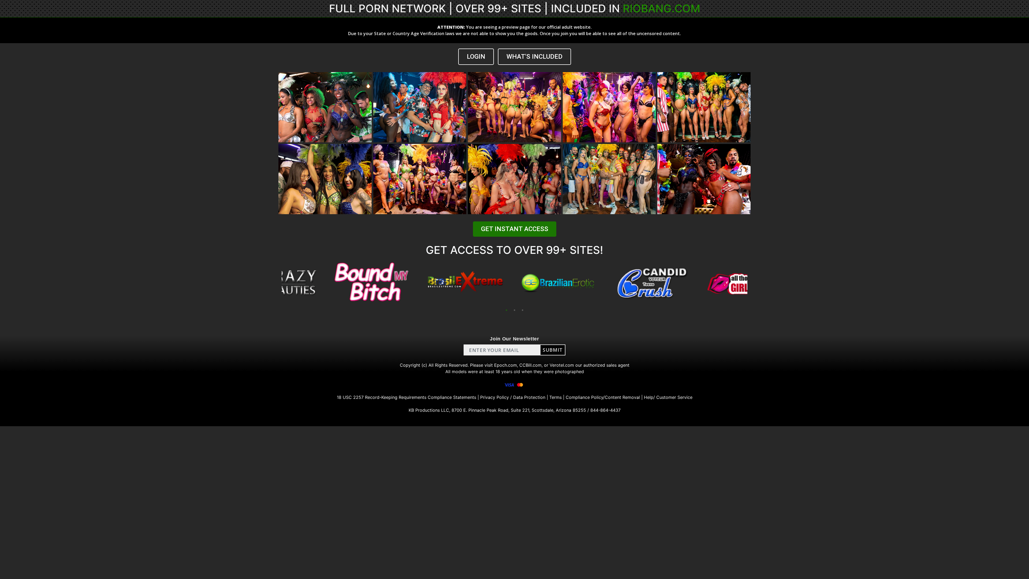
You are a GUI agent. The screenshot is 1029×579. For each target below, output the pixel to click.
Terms (555, 397)
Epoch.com (505, 365)
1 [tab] (506, 310)
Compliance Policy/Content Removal (603, 397)
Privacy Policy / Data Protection (512, 397)
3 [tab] (522, 310)
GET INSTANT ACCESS (514, 229)
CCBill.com (530, 365)
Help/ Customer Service (668, 397)
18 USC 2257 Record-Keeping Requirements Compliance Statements (406, 397)
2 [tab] (514, 310)
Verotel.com (562, 365)
